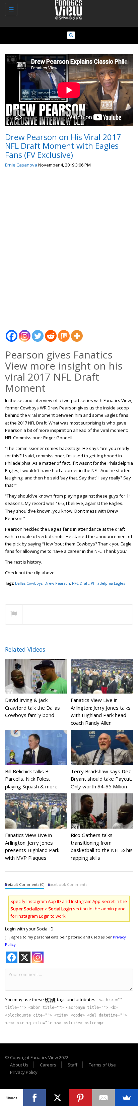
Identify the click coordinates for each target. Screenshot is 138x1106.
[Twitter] (38, 332)
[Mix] (64, 332)
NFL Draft (80, 583)
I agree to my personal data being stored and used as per (65, 940)
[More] (77, 332)
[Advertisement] (69, 246)
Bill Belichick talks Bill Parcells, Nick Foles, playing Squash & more (31, 779)
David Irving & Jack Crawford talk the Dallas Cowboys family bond (32, 707)
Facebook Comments (67, 884)
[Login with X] (24, 957)
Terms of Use (102, 1065)
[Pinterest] (80, 1097)
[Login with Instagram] (38, 957)
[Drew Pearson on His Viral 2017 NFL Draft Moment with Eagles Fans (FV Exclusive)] (67, 8)
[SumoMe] (126, 1097)
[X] (57, 1097)
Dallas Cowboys (29, 583)
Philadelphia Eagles (108, 583)
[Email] (103, 1097)
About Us (19, 1065)
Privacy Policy (24, 1072)
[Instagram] (24, 332)
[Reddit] (51, 332)
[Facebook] (11, 332)
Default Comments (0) (24, 884)
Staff (72, 1065)
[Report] (13, 615)
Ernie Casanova (21, 165)
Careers (48, 1065)
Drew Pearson (57, 583)
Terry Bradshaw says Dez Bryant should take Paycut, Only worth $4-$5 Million (101, 779)
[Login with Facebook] (11, 957)
